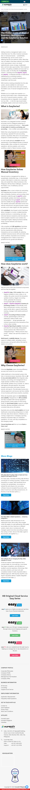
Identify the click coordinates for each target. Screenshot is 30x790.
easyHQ (5, 74)
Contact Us (4, 706)
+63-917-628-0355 (16, 743)
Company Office (5, 678)
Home (2, 9)
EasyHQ (6, 326)
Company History (6, 675)
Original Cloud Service (7, 689)
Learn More (15, 615)
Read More (6, 495)
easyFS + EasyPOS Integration (12, 303)
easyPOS (19, 72)
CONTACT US (5, 1)
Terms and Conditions (7, 711)
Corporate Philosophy (7, 671)
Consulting (4, 687)
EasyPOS (6, 292)
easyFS (25, 72)
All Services (4, 686)
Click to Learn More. (15, 165)
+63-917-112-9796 (16, 745)
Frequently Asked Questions (9, 698)
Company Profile (5, 673)
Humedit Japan (5, 718)
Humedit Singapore (6, 720)
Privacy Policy (4, 709)
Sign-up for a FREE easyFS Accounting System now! (15, 258)
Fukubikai (3, 722)
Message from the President (9, 676)
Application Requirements (8, 696)
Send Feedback (5, 707)
